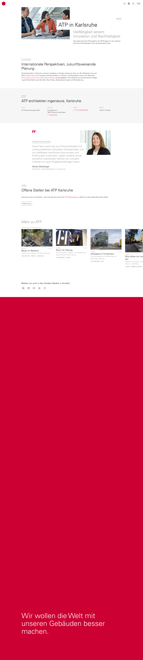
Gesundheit (40, 78)
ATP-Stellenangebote (71, 197)
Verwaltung (51, 78)
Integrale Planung (31, 75)
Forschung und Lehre (28, 78)
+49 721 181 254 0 (104, 110)
